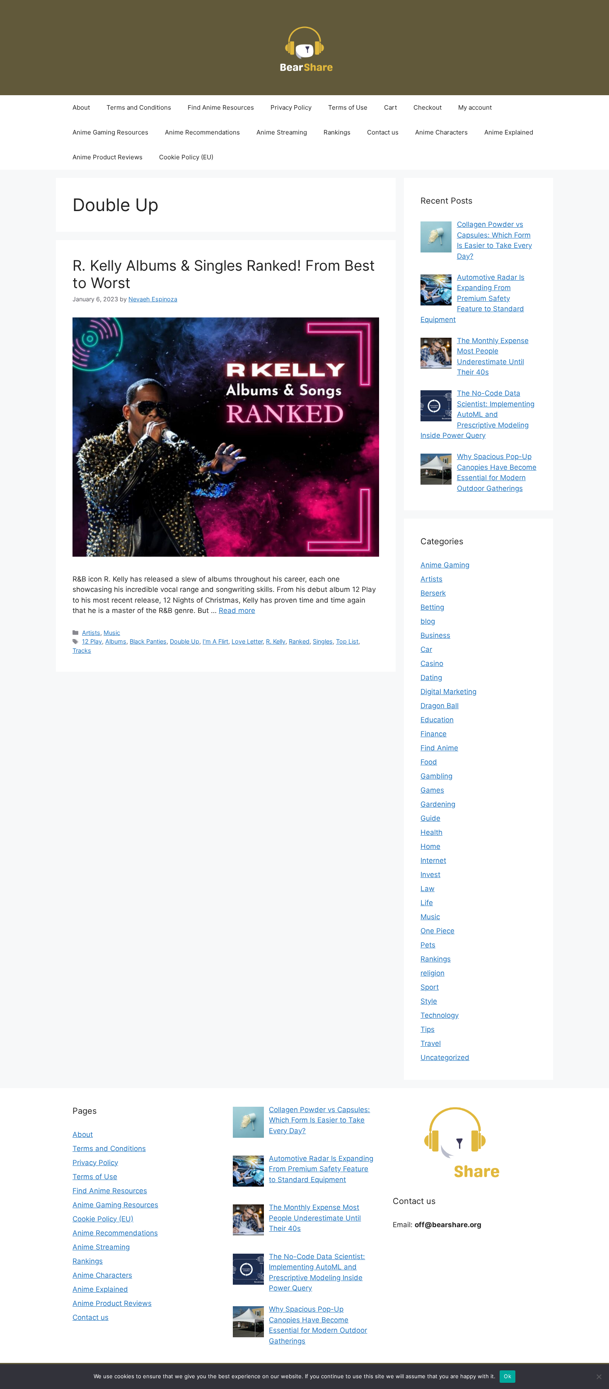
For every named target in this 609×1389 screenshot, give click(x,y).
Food (428, 762)
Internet (433, 860)
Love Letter (247, 641)
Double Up (184, 641)
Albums (115, 641)
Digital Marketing (448, 691)
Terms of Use (347, 107)
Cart (390, 107)
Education (437, 720)
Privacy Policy (291, 107)
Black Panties (148, 641)
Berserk (433, 593)
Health (431, 832)
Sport (429, 987)
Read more (237, 610)
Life (426, 903)
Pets (427, 945)
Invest (430, 874)
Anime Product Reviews (107, 157)
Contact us (383, 132)
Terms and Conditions (138, 107)
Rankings (337, 132)
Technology (439, 1015)
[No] (598, 1376)
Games (432, 790)
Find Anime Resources (221, 107)
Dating (431, 677)
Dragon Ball (439, 706)
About (81, 107)
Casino (431, 663)
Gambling (436, 776)
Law (427, 888)
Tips (427, 1029)
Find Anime (439, 748)
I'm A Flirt (215, 641)
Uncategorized (444, 1057)
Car (426, 649)
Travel (430, 1043)
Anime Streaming (281, 132)
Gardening (437, 804)
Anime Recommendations (202, 132)
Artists (91, 632)
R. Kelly (275, 641)
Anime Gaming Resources (110, 132)
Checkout (427, 107)
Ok (507, 1376)
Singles (323, 641)
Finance (433, 734)
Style (428, 1001)
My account (475, 107)
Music (112, 632)
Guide (430, 818)
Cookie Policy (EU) (186, 157)
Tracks (81, 650)
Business (435, 635)
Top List (347, 641)
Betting (432, 607)
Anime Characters (441, 132)
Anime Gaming (444, 565)
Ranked (299, 641)
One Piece (437, 931)
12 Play (92, 641)
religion (432, 973)
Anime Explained (508, 132)
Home (430, 846)
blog (427, 621)
